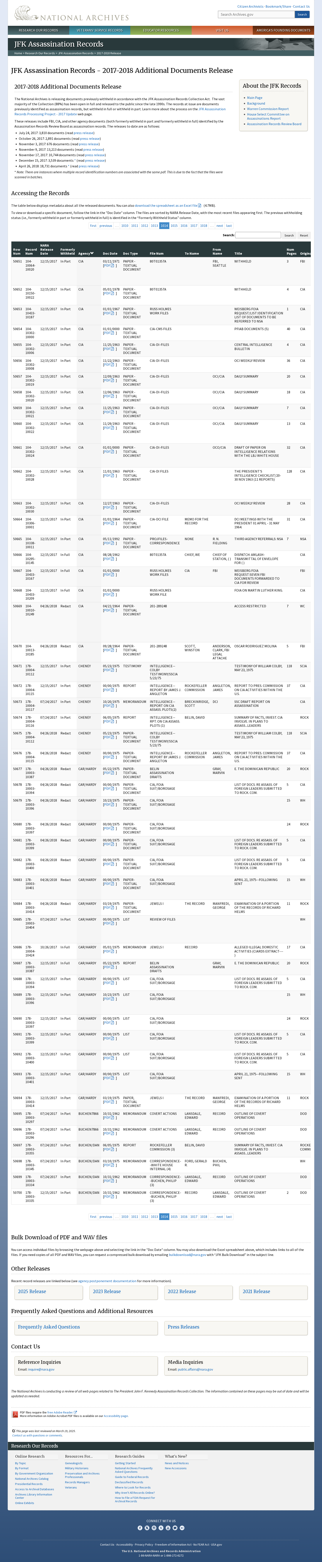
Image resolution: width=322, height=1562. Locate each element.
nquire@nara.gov (41, 1369)
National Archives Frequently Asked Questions (134, 1470)
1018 (203, 225)
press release (83, 133)
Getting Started (125, 1463)
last (229, 225)
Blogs (175, 1527)
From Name (217, 251)
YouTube (168, 1527)
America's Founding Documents (283, 30)
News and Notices (177, 1463)
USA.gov (216, 1544)
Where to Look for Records (133, 1487)
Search (302, 14)
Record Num (31, 251)
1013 (154, 225)
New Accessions (176, 1468)
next (219, 225)
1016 (184, 225)
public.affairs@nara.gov (195, 1369)
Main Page (254, 97)
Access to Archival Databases (34, 1489)
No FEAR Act (201, 1544)
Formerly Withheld (67, 251)
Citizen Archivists (250, 6)
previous (105, 225)
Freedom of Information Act (173, 1544)
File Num (157, 253)
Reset (304, 235)
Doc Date (110, 253)
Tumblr (161, 1527)
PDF (107, 265)
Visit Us (222, 30)
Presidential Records (29, 1484)
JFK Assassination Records (76, 53)
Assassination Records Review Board (274, 124)
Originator (308, 253)
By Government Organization (34, 1473)
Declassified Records (129, 1482)
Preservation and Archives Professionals (82, 1475)
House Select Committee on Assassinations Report (268, 116)
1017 (193, 225)
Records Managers (77, 1482)
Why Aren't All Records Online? (135, 1493)
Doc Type (130, 253)
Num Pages (292, 251)
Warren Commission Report (268, 109)
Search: (229, 235)
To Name (192, 253)
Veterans (71, 1487)
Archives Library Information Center (33, 1496)
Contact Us (301, 6)
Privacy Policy (144, 1544)
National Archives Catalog (32, 1479)
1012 (144, 225)
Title (238, 253)
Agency (84, 253)
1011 (134, 225)
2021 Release (256, 1291)
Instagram (154, 1527)
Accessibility (124, 1544)
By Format (21, 1468)
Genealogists (74, 1463)
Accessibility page (116, 1416)
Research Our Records (38, 30)
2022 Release (182, 1291)
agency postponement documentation (107, 1281)
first (93, 225)
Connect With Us (161, 1521)
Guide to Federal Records (132, 1477)
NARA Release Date (46, 249)
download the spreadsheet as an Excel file (166, 205)
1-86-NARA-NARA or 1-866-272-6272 (161, 1555)
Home (18, 53)
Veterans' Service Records (100, 30)
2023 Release (107, 1291)
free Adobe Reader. (60, 1412)
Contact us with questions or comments (37, 1435)
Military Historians (76, 1468)
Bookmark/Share (278, 6)
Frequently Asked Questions (49, 1327)
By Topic (20, 1463)
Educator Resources (161, 30)
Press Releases (183, 1327)
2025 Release (32, 1291)
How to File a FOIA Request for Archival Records (135, 1499)
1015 (174, 225)
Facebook (140, 1527)
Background (256, 103)
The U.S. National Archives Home (71, 12)
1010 (124, 225)
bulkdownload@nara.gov (187, 1254)
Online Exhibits (24, 1503)
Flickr (182, 1527)
